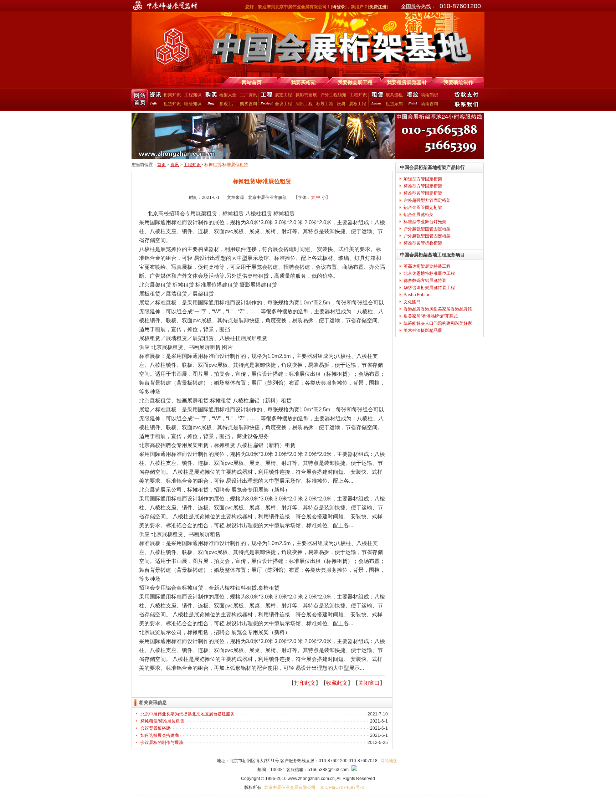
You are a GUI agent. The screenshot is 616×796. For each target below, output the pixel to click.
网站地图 (388, 760)
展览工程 (283, 94)
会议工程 (283, 103)
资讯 (174, 164)
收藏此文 (337, 683)
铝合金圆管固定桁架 (423, 207)
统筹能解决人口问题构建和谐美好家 (438, 323)
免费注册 (377, 6)
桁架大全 (227, 94)
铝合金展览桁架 (418, 214)
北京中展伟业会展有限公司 (290, 787)
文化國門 (412, 301)
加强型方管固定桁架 (423, 178)
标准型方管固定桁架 (423, 186)
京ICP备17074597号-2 (342, 787)
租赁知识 (172, 103)
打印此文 (304, 683)
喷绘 (412, 98)
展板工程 (357, 103)
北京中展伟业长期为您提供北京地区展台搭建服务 (187, 714)
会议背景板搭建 (155, 728)
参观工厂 (227, 103)
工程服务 (265, 98)
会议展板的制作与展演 (161, 742)
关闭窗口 (369, 683)
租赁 (376, 98)
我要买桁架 (210, 98)
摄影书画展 (306, 94)
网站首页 (140, 98)
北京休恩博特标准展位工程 (429, 273)
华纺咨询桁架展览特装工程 (429, 287)
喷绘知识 (192, 103)
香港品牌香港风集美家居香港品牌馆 (438, 309)
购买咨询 (248, 103)
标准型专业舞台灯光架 (425, 221)
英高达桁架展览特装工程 (427, 266)
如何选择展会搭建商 (159, 735)
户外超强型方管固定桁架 (427, 200)
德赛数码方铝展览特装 (425, 280)
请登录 (338, 6)
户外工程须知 (333, 94)
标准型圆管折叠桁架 (423, 243)
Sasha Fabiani (418, 294)
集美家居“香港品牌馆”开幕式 (431, 316)
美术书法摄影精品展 (423, 330)
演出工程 (304, 103)
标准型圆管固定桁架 (423, 193)
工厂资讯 (248, 94)
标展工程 (324, 103)
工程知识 (192, 94)
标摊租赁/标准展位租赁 (162, 721)
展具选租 (394, 94)
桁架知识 (172, 94)
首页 (161, 164)
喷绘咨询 (429, 103)
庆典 (341, 103)
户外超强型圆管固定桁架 (427, 228)
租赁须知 (394, 103)
